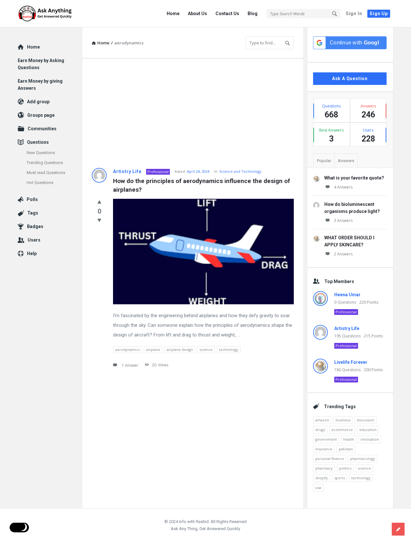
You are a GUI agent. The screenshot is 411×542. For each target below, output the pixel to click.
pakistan (346, 448)
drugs (320, 429)
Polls (32, 199)
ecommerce (342, 429)
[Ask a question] (398, 529)
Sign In (354, 13)
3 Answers (343, 220)
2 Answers (343, 254)
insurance (323, 448)
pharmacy (324, 468)
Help (32, 253)
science (206, 349)
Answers (346, 160)
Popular (324, 160)
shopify (321, 477)
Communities (42, 128)
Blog (253, 13)
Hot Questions (40, 182)
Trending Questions (45, 162)
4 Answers (343, 187)
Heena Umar (347, 294)
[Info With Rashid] (50, 13)
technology (228, 349)
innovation (370, 439)
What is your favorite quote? (354, 177)
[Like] (99, 201)
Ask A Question (350, 78)
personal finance (329, 458)
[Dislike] (99, 220)
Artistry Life (127, 171)
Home (173, 13)
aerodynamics (127, 349)
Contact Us (227, 13)
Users (34, 240)
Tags (32, 213)
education (368, 429)
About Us (197, 13)
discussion (365, 420)
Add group (38, 101)
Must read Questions (46, 172)
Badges (35, 226)
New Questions (41, 152)
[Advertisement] (193, 113)
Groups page (41, 115)
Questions (38, 142)
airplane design (180, 349)
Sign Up (379, 13)
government (326, 439)
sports (339, 477)
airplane (153, 349)
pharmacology (362, 458)
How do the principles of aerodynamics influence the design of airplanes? (202, 185)
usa (318, 487)
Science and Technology (240, 171)
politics (345, 468)
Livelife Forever (350, 362)
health (348, 439)
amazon (322, 420)
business (343, 420)
